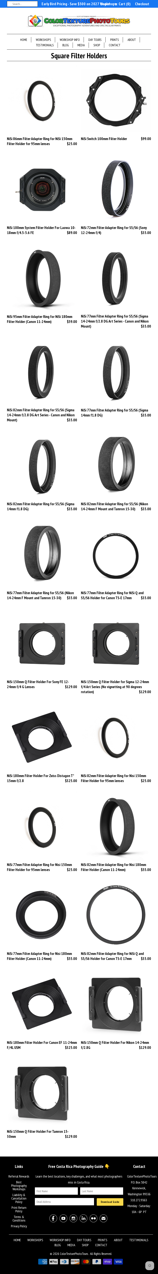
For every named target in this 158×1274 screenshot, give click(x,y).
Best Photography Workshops (19, 1185)
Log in (105, 3)
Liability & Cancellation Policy (18, 1198)
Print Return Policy (19, 1209)
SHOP (96, 45)
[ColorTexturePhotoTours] (79, 22)
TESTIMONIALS (45, 45)
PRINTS (114, 40)
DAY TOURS (95, 40)
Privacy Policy (19, 1226)
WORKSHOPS (43, 40)
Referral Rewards (18, 1176)
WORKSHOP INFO (70, 40)
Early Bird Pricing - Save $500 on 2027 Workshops (79, 3)
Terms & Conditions (19, 1218)
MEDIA (81, 45)
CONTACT (114, 45)
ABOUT (132, 40)
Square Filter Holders (79, 55)
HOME (23, 40)
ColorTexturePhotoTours (74, 1254)
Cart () (124, 3)
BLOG (65, 45)
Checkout (142, 3)
